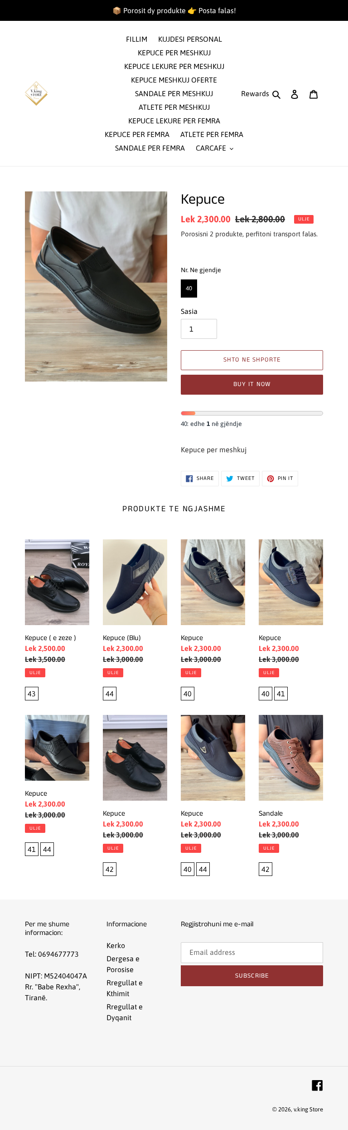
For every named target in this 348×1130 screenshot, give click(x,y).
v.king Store (308, 1109)
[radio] (189, 288)
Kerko (115, 945)
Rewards (255, 93)
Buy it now (252, 384)
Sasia (189, 311)
